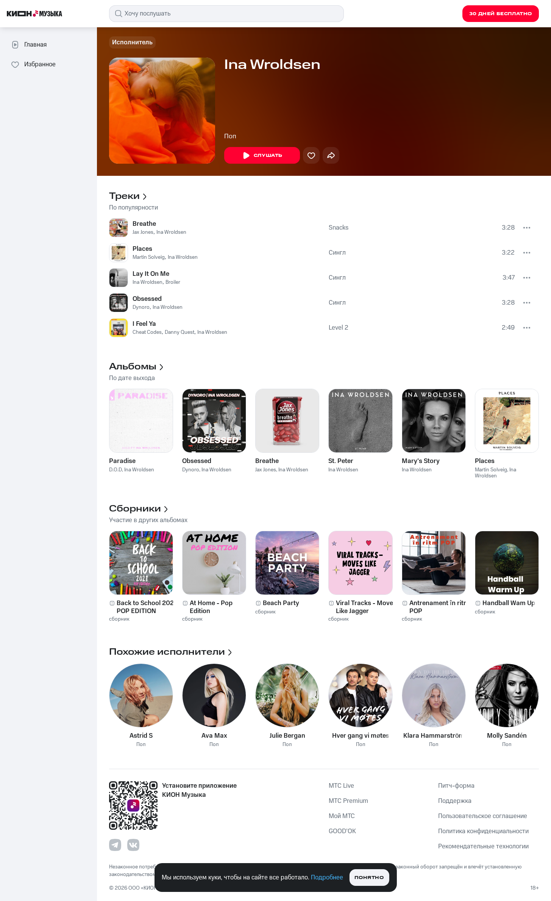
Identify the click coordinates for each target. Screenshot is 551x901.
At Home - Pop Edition (211, 607)
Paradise (122, 461)
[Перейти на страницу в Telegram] (115, 845)
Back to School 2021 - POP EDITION (148, 607)
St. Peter (340, 461)
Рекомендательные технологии (483, 846)
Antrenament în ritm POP (439, 607)
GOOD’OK (342, 831)
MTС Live (341, 785)
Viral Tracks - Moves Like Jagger (366, 607)
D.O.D (115, 470)
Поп (230, 136)
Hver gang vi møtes (360, 736)
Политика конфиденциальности (483, 831)
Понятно (369, 877)
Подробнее (327, 877)
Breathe (144, 223)
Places (142, 248)
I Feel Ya (144, 323)
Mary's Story (421, 461)
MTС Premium (348, 801)
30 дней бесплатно (500, 14)
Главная (35, 44)
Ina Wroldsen (171, 232)
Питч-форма (456, 785)
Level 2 (338, 327)
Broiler (172, 282)
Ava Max (214, 736)
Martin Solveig (149, 257)
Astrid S (141, 736)
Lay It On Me (151, 273)
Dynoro (141, 307)
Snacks (338, 227)
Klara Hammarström (433, 736)
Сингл (337, 252)
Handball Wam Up (508, 603)
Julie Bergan (287, 736)
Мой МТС (342, 816)
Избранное (40, 64)
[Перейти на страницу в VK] (133, 845)
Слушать (268, 155)
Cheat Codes (147, 332)
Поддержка (454, 801)
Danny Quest (179, 332)
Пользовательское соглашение (482, 816)
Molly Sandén (507, 736)
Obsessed (147, 298)
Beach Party (281, 603)
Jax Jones (143, 232)
